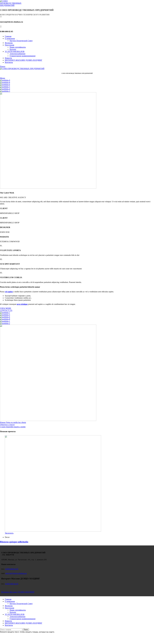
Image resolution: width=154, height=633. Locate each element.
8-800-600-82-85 (11, 569)
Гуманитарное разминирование (22, 56)
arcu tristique (22, 304)
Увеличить (9, 533)
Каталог (13, 49)
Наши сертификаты (18, 47)
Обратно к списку (7, 425)
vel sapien (9, 292)
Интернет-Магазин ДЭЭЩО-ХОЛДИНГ (18, 592)
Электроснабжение (17, 54)
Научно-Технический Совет (21, 41)
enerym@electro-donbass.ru (16, 573)
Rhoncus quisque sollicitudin (14, 542)
